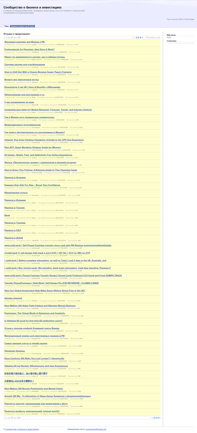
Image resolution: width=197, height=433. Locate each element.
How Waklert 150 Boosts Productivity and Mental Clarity (33, 388)
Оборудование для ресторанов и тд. (24, 94)
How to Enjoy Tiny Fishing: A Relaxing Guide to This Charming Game (40, 170)
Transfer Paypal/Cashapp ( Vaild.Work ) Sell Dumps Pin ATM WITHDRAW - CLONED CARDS (51, 283)
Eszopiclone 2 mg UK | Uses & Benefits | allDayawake (32, 87)
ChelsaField (36, 142)
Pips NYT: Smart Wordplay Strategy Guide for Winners (32, 147)
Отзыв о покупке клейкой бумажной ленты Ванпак (31, 328)
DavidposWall (36, 316)
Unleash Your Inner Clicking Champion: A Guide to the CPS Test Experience (44, 140)
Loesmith (35, 368)
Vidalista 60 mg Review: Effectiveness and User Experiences (36, 366)
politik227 (35, 346)
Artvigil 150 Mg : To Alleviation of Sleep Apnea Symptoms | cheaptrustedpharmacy (47, 396)
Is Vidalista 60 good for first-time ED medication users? (33, 320)
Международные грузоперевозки (22, 125)
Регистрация (189, 19)
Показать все (153, 37)
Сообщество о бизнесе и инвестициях (22, 429)
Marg (33, 97)
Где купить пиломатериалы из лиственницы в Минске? (34, 132)
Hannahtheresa (37, 293)
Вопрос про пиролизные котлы (21, 79)
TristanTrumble (37, 173)
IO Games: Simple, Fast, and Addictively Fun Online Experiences (38, 155)
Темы (6, 26)
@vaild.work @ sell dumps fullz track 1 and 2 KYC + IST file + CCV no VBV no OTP (47, 253)
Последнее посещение (47, 44)
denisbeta (35, 195)
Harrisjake (35, 308)
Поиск (31, 26)
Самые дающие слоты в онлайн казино (25, 343)
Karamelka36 (36, 353)
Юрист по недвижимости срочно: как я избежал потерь (34, 57)
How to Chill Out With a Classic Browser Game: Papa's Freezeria (38, 72)
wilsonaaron (36, 323)
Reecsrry (35, 75)
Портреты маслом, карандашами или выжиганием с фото (36, 403)
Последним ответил (23, 44)
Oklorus (34, 301)
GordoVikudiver (37, 150)
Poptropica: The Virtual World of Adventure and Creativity (34, 313)
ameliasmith (36, 399)
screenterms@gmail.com (96, 429)
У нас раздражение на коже (19, 102)
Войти (180, 19)
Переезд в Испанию (15, 177)
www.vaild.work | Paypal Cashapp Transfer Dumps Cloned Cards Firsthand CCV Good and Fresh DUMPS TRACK (63, 275)
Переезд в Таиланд (14, 222)
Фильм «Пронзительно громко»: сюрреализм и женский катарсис (40, 162)
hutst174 (35, 376)
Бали (7, 215)
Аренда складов (13, 298)
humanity (35, 67)
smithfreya (35, 52)
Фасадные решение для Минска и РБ (24, 42)
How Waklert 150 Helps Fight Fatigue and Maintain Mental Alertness (40, 305)
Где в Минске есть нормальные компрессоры (29, 117)
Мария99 (35, 105)
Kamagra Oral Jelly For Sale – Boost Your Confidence (32, 185)
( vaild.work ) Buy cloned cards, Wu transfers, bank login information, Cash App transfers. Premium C (57, 268)
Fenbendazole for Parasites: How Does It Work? (29, 49)
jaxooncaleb (36, 188)
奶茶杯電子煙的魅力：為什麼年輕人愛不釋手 (26, 373)
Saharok (35, 82)
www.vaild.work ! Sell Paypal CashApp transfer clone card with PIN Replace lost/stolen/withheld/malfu (57, 245)
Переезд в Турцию (14, 207)
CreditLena (36, 165)
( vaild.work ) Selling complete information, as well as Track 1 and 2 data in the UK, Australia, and (55, 260)
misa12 (34, 157)
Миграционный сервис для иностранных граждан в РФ (34, 336)
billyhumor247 (37, 59)
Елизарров (36, 127)
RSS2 (169, 37)
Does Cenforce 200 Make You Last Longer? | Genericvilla (34, 358)
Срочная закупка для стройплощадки (24, 64)
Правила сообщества (19, 26)
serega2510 (36, 338)
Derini (34, 203)
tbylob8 (34, 384)
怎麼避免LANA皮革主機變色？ (19, 381)
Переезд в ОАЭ (12, 230)
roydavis (35, 90)
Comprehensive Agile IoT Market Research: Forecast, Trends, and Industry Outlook (48, 109)
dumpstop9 (36, 248)
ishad (34, 112)
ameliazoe (35, 361)
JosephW (35, 240)
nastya (34, 44)
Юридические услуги (16, 192)
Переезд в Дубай (13, 238)
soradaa (35, 180)
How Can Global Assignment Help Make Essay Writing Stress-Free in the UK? (44, 290)
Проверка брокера (14, 351)
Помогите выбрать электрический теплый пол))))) (31, 411)
